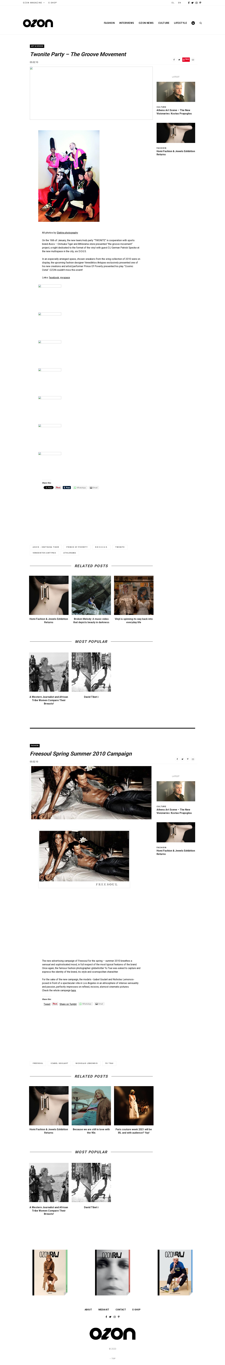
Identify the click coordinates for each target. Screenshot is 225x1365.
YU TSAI (109, 1063)
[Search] (199, 23)
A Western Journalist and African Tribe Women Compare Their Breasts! (49, 700)
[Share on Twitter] (179, 59)
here (73, 990)
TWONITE (120, 547)
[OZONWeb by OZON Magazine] (38, 23)
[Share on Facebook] (174, 59)
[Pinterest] (187, 759)
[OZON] (112, 1339)
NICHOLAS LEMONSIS (87, 1063)
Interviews (126, 23)
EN (179, 3)
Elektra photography (67, 232)
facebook (54, 277)
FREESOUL (38, 1063)
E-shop (136, 1309)
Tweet (47, 1004)
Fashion (109, 23)
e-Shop (53, 3)
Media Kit (103, 1309)
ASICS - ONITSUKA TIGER (46, 547)
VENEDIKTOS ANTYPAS (44, 553)
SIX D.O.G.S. (101, 547)
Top (113, 1359)
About (88, 1309)
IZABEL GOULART (59, 1063)
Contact (121, 1309)
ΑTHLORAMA (70, 553)
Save (187, 59)
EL (173, 3)
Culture (163, 23)
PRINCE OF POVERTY (77, 547)
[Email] (193, 59)
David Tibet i (91, 696)
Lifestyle (180, 23)
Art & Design (37, 46)
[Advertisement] (91, 514)
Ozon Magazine (32, 3)
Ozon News (146, 23)
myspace (65, 277)
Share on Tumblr (68, 1004)
